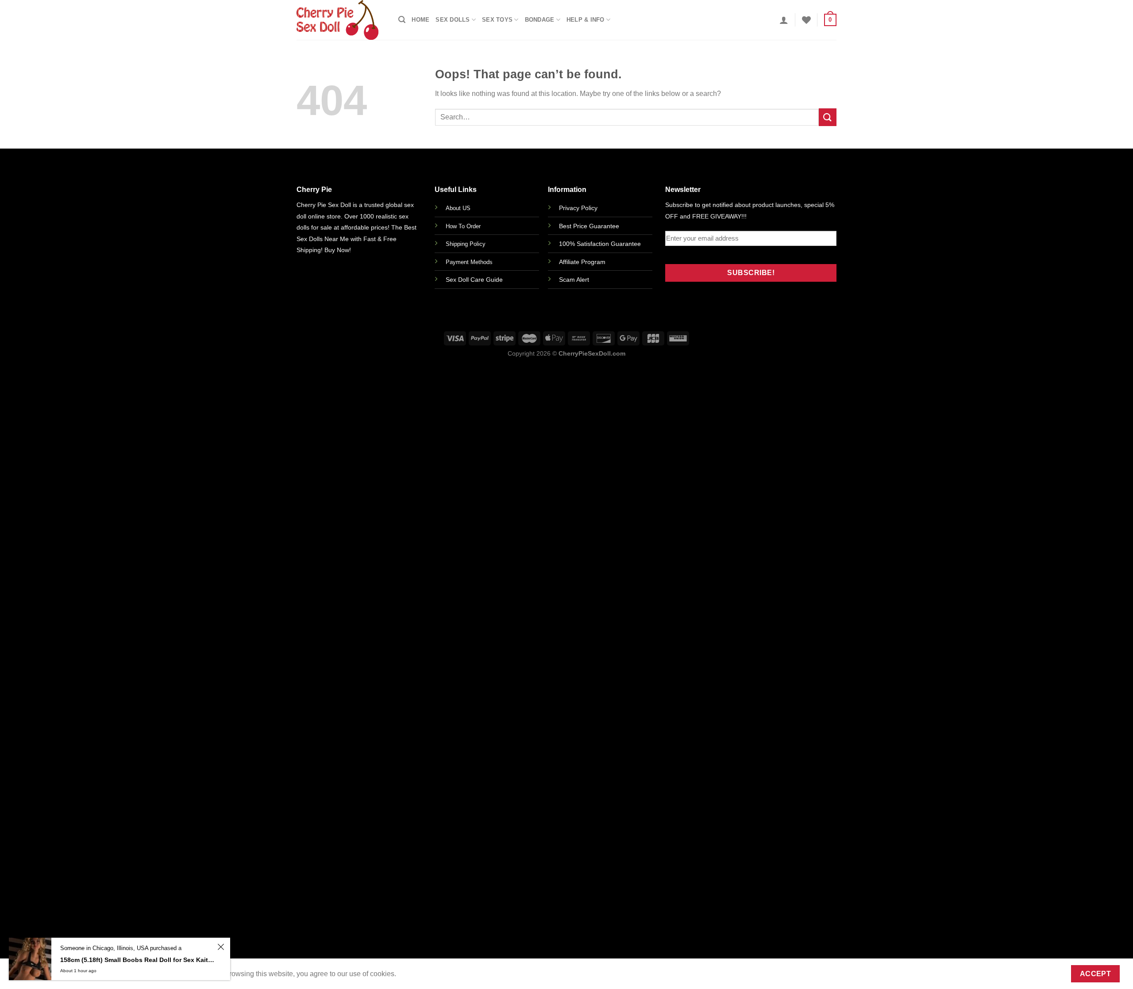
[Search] (401, 19)
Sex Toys (497, 19)
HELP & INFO (585, 19)
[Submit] (827, 117)
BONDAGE (540, 19)
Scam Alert (574, 279)
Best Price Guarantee (589, 226)
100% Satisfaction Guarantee (600, 243)
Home (420, 19)
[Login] (783, 20)
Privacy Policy (578, 207)
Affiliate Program (582, 261)
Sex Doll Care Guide (474, 279)
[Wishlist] (806, 20)
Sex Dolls (452, 19)
